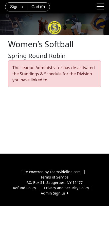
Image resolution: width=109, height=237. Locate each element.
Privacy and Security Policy (66, 187)
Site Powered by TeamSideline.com (51, 171)
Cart (38, 7)
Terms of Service (54, 177)
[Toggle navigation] (100, 6)
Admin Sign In (54, 193)
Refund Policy (24, 187)
